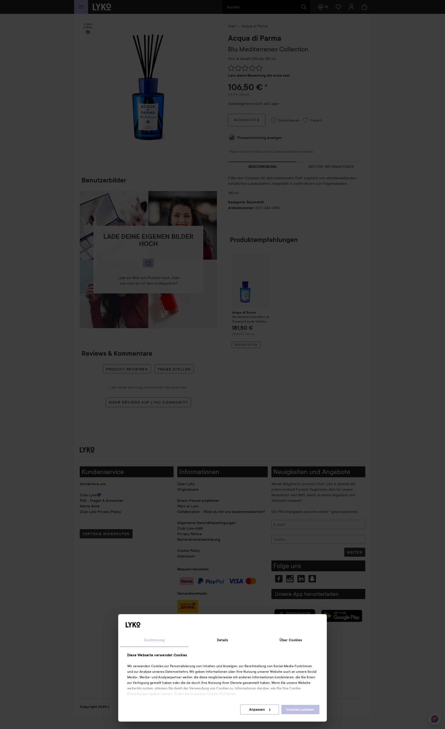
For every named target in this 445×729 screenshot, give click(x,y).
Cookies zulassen (300, 709)
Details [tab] (222, 640)
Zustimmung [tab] (154, 640)
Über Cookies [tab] (291, 640)
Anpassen (257, 709)
